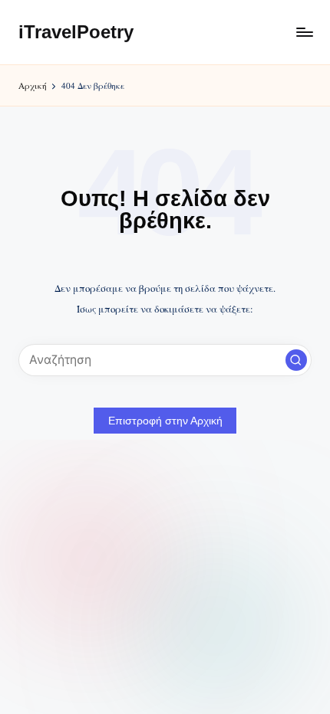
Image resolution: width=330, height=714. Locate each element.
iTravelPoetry (76, 31)
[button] (296, 360)
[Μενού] (304, 32)
